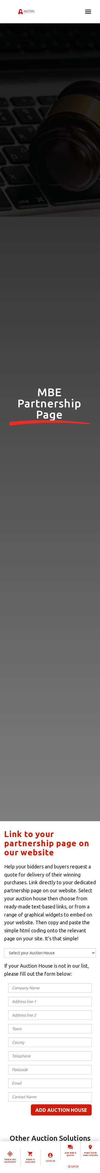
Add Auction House (61, 1110)
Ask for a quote (70, 1154)
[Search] (72, 1166)
